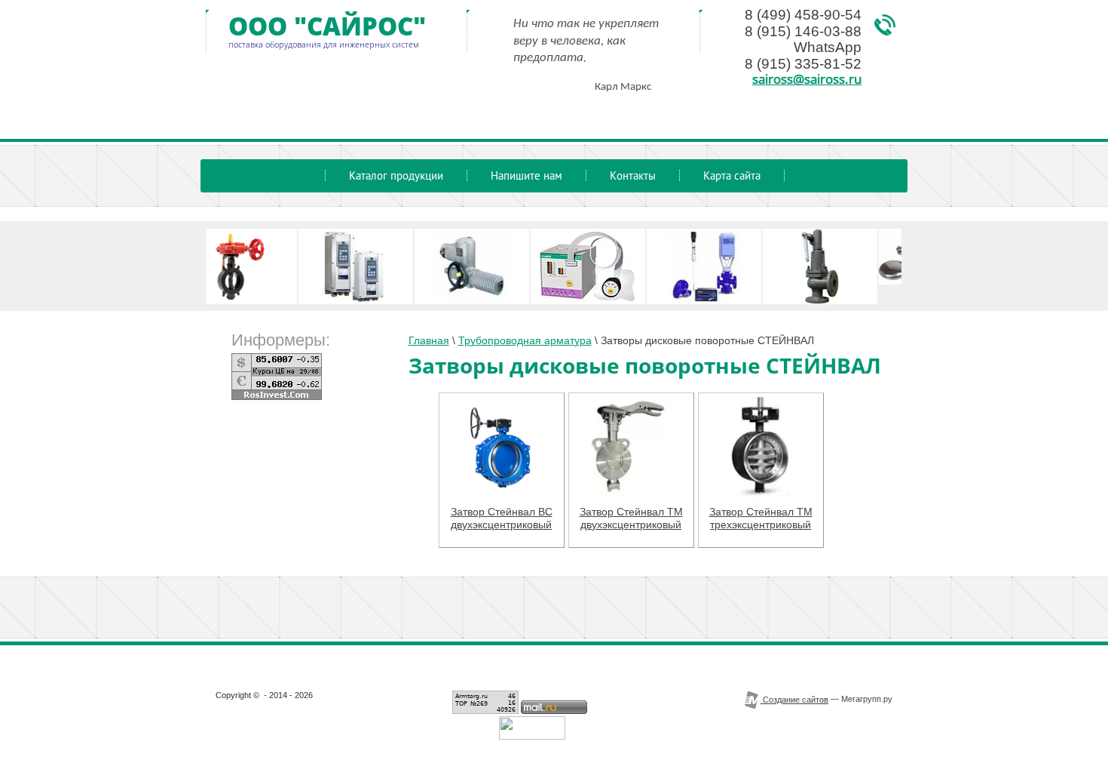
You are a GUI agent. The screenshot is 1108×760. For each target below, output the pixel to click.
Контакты (633, 175)
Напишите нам (526, 175)
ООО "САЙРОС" (327, 26)
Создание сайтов (794, 699)
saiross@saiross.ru (807, 78)
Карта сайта (732, 175)
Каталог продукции (396, 175)
